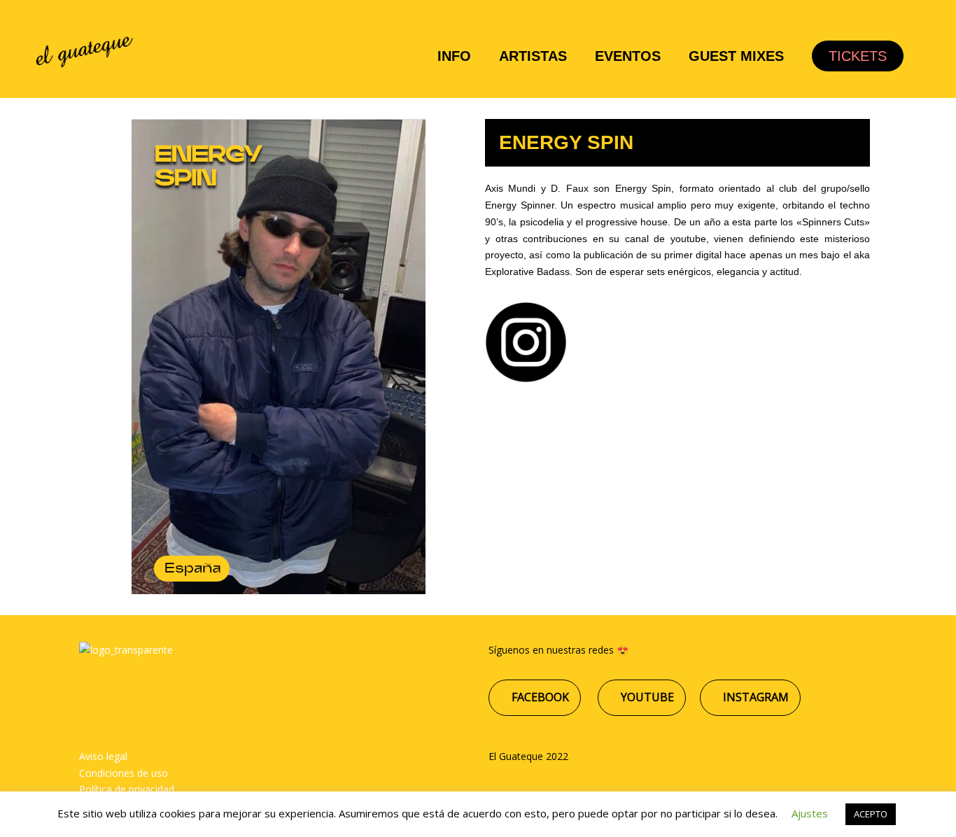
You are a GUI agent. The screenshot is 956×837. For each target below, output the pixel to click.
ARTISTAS (533, 56)
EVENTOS (628, 56)
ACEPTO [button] (870, 814)
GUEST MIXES (736, 56)
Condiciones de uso (123, 773)
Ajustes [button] (810, 813)
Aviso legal (103, 756)
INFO (454, 56)
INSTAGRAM (754, 697)
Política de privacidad (126, 789)
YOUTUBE (646, 697)
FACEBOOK (539, 697)
